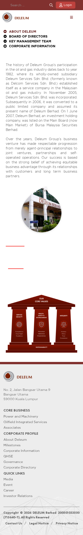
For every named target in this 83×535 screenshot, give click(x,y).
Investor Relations (18, 496)
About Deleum (15, 439)
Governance (13, 462)
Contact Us (13, 523)
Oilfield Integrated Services (25, 422)
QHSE (8, 456)
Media (8, 479)
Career (8, 490)
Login (68, 5)
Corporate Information (21, 451)
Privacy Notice (67, 523)
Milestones (12, 445)
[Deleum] (15, 17)
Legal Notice (39, 523)
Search (51, 5)
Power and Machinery (20, 416)
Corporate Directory (19, 467)
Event (8, 485)
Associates (12, 427)
